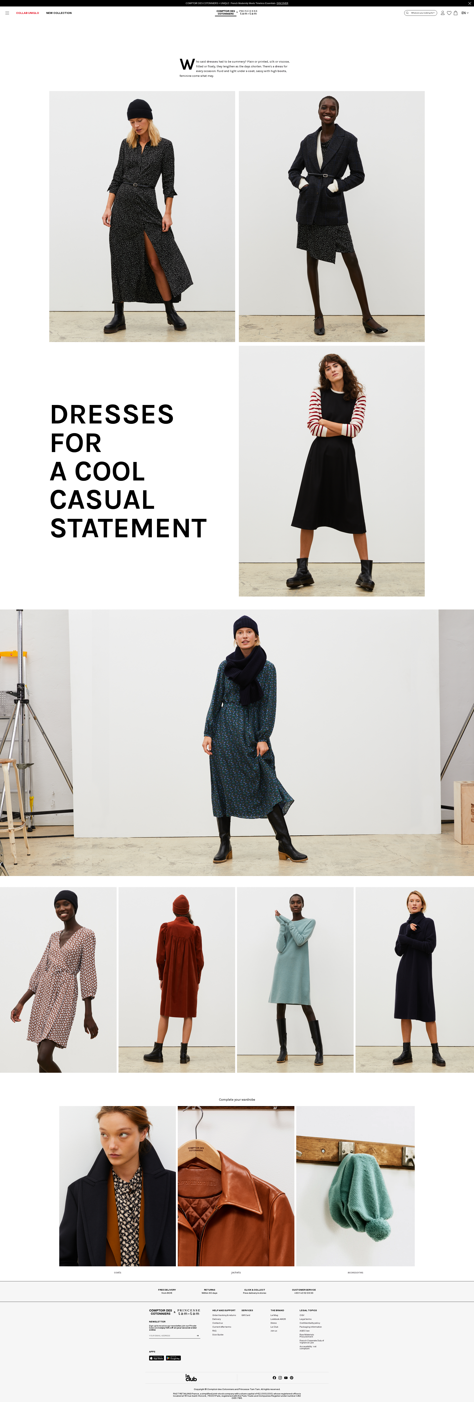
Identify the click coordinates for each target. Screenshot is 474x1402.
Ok (293, 332)
